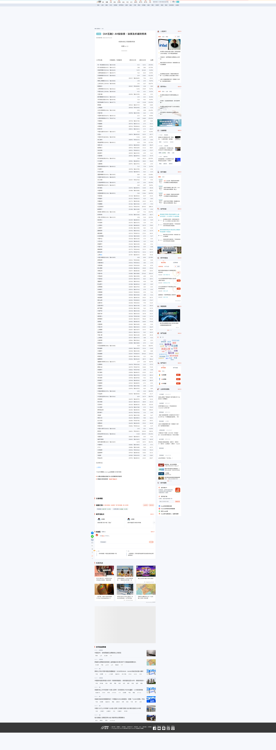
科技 (111, 5)
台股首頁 (146, 505)
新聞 (107, 2)
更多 (178, 36)
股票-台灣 (165, 291)
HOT (165, 180)
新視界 (157, 5)
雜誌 (166, 5)
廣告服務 (124, 727)
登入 (175, 2)
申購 (179, 280)
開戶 (179, 272)
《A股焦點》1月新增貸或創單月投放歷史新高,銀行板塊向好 (141, 554)
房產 (148, 5)
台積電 (164, 379)
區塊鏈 (143, 5)
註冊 (178, 2)
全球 (131, 2)
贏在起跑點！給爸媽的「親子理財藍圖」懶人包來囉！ (117, 505)
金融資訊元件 (130, 727)
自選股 (177, 5)
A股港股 (98, 28)
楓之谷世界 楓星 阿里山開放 (145, 578)
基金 (123, 2)
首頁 (103, 2)
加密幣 (135, 2)
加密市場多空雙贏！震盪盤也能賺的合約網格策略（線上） (172, 202)
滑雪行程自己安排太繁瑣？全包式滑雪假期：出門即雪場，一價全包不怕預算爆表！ (125, 597)
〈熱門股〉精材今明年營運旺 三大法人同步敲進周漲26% (104, 597)
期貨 (139, 5)
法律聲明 (150, 727)
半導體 (164, 383)
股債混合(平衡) (166, 283)
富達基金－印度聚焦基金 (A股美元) (167, 295)
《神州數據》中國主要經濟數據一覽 (107, 553)
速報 (126, 5)
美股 (115, 2)
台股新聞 (166, 145)
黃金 (101, 255)
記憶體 (164, 375)
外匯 (127, 2)
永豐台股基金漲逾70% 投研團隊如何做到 (109, 476)
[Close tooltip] (104, 556)
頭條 (98, 5)
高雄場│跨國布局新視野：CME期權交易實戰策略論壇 (172, 195)
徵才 (140, 727)
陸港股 (119, 2)
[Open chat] (92, 556)
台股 (111, 2)
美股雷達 (166, 134)
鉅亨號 (145, 2)
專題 (162, 5)
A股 (102, 28)
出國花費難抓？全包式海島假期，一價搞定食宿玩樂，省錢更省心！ (125, 579)
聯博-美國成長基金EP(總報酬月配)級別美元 (167, 271)
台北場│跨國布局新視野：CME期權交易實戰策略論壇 (172, 181)
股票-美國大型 (166, 274)
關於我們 (113, 727)
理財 (153, 5)
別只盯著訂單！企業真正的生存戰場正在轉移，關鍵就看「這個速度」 (104, 579)
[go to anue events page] (171, 2)
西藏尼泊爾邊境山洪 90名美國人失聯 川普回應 (145, 597)
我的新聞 (171, 5)
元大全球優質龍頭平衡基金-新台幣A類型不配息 (167, 279)
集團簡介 (118, 727)
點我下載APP (113, 479)
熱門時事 (121, 5)
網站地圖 (144, 727)
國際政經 (165, 156)
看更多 (151, 514)
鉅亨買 (140, 2)
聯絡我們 (136, 727)
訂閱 (150, 2)
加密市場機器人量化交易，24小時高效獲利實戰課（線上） (172, 188)
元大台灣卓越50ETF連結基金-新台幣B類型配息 (167, 287)
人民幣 (98, 467)
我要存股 (151, 505)
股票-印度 (165, 297)
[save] (92, 552)
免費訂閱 (177, 501)
